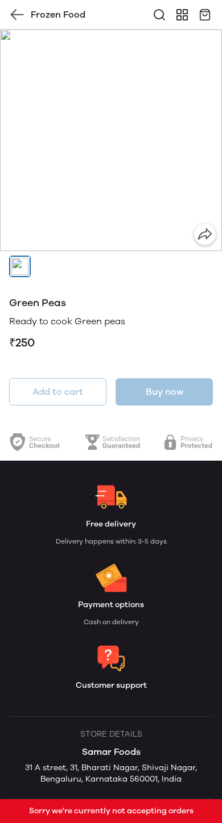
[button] (20, 266)
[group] (111, 140)
